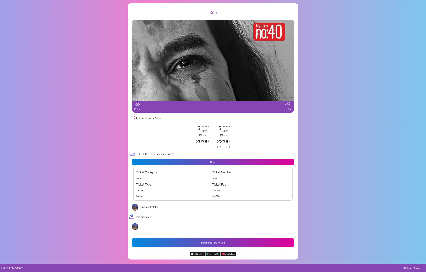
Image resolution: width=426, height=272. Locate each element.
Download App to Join (213, 242)
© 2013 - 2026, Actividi (12, 267)
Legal (410, 268)
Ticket (213, 162)
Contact (417, 268)
